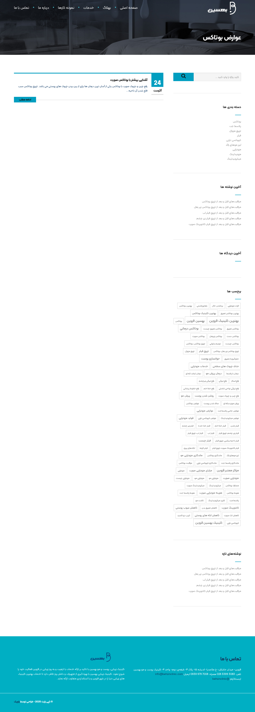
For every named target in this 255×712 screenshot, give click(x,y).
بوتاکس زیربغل (215, 336)
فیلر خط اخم (220, 426)
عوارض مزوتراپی (205, 410)
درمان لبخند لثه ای (193, 373)
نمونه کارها (66, 7)
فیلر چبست (204, 440)
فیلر (239, 135)
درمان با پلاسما (232, 373)
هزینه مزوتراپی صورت (210, 492)
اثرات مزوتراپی (233, 306)
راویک (17, 701)
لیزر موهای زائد (233, 144)
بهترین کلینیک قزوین (224, 320)
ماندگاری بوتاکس (214, 455)
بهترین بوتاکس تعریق (230, 313)
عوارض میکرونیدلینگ (230, 418)
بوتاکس (237, 121)
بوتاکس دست (233, 336)
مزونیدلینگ (235, 154)
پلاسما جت (235, 126)
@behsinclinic (220, 679)
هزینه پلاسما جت (187, 493)
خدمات (88, 7)
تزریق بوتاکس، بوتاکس (195, 344)
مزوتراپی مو (213, 478)
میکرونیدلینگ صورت (195, 485)
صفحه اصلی (129, 7)
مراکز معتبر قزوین (228, 470)
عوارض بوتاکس (192, 403)
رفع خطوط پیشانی (191, 388)
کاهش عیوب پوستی (186, 507)
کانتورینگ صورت (230, 507)
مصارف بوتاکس (232, 485)
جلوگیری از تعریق (231, 359)
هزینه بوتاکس (233, 493)
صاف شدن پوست (211, 403)
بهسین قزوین (196, 321)
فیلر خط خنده (204, 426)
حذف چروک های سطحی (226, 366)
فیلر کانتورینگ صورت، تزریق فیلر (225, 448)
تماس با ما (21, 7)
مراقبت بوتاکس (185, 463)
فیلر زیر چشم (187, 426)
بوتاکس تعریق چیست (212, 329)
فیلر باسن (234, 426)
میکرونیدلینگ (234, 158)
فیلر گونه (204, 448)
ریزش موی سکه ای (231, 403)
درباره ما (43, 7)
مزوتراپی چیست (182, 478)
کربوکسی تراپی (233, 140)
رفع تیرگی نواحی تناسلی (229, 388)
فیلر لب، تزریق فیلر (195, 433)
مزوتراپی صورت (231, 478)
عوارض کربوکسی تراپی (207, 418)
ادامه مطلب (25, 99)
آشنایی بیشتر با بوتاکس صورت (128, 79)
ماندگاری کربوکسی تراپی (207, 463)
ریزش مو (185, 395)
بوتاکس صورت (198, 336)
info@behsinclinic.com (169, 674)
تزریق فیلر (204, 351)
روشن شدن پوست (204, 395)
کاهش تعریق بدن (209, 508)
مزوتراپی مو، (199, 478)
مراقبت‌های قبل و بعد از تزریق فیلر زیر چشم (218, 218)
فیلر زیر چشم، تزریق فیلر (229, 433)
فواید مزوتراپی (186, 418)
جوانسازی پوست (210, 358)
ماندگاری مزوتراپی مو (191, 455)
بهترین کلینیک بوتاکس (204, 313)
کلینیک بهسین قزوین (208, 522)
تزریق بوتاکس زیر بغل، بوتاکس (226, 351)
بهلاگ (107, 7)
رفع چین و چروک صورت (228, 396)
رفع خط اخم (209, 388)
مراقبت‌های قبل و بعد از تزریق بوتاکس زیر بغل (217, 207)
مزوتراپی (236, 149)
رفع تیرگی (223, 381)
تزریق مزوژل (235, 131)
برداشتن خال (217, 306)
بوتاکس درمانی (189, 328)
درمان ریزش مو (214, 373)
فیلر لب (211, 433)
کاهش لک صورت (231, 515)
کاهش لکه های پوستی (207, 515)
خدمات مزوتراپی (199, 366)
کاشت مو (199, 500)
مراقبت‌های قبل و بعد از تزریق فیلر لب (222, 212)
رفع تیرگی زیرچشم (206, 381)
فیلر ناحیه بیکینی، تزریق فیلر (227, 441)
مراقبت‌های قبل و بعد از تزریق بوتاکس (221, 201)
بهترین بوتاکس (185, 306)
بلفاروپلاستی (202, 306)
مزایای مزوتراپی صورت (200, 470)
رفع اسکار (235, 381)
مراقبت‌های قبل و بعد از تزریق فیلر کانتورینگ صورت (215, 224)
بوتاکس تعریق (233, 329)
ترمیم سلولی (215, 344)
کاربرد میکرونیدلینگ (216, 500)
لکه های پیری (189, 448)
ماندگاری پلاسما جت (230, 463)
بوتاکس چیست (232, 344)
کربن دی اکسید (183, 515)
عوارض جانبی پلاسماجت (228, 411)
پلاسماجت (234, 500)
